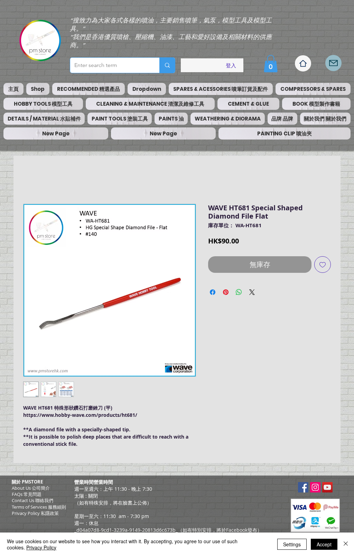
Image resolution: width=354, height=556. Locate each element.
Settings (292, 544)
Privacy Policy (41, 547)
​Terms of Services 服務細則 (39, 507)
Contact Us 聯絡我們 (32, 500)
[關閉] (346, 544)
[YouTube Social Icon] (327, 487)
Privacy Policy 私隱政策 (35, 513)
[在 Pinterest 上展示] (226, 292)
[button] (270, 63)
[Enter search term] (167, 65)
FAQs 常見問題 (26, 494)
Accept (324, 544)
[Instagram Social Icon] (315, 487)
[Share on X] (252, 292)
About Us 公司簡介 (31, 488)
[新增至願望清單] (322, 264)
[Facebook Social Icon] (303, 487)
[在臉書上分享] (212, 292)
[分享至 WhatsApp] (239, 292)
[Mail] (333, 63)
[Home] (303, 63)
